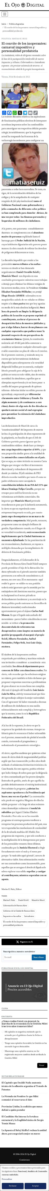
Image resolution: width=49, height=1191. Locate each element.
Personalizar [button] (7, 1179)
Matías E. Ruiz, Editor (12, 889)
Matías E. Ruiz (9, 900)
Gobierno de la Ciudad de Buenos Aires (19, 911)
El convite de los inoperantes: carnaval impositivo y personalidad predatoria (24, 923)
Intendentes (29, 916)
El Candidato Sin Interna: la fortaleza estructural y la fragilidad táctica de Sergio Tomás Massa (23, 1120)
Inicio (4, 24)
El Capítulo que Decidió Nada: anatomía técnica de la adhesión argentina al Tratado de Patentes (24, 1086)
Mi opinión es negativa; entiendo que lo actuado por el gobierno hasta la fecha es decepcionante (23, 1035)
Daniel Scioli (23, 900)
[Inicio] (24, 5)
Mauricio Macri (38, 900)
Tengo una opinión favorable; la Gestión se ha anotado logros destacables (26, 1045)
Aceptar (35, 1186)
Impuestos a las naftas (12, 916)
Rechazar (12, 1186)
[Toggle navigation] (5, 14)
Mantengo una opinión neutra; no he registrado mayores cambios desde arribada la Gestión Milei (25, 1054)
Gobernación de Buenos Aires (15, 906)
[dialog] (24, 1178)
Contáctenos (24, 1160)
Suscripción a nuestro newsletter (19, 952)
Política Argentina (16, 24)
